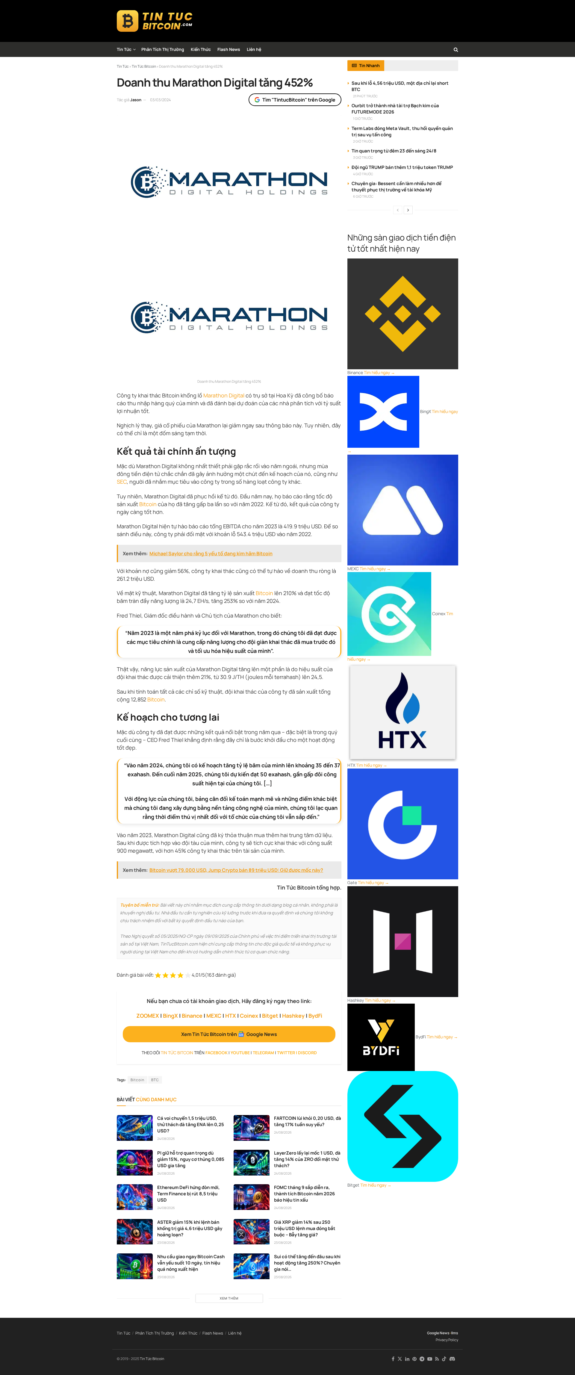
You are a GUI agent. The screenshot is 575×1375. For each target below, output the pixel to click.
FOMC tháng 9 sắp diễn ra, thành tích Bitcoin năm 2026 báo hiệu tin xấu (304, 1193)
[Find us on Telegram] (422, 1359)
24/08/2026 (166, 1138)
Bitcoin (148, 504)
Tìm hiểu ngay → (379, 372)
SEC (122, 481)
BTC (155, 1079)
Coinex (249, 1015)
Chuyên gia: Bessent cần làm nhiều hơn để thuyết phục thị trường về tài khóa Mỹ (396, 186)
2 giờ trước (363, 141)
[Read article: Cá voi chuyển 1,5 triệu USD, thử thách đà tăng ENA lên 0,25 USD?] (135, 1128)
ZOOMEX (147, 1015)
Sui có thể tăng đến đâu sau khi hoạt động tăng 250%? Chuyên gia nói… (307, 1262)
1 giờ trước (363, 118)
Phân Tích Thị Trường (162, 49)
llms (454, 1332)
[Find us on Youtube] (429, 1359)
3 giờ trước (363, 157)
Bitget (270, 1015)
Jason (135, 99)
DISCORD (307, 1052)
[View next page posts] (408, 210)
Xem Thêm (229, 1298)
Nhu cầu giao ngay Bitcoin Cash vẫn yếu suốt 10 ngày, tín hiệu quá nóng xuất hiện (191, 1262)
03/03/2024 (160, 99)
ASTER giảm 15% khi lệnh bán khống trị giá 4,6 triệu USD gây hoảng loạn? (189, 1228)
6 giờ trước (363, 196)
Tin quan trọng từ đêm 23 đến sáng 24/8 (394, 151)
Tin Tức (124, 49)
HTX (230, 1015)
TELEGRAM (263, 1052)
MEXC (213, 1015)
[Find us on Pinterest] (414, 1359)
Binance (192, 1015)
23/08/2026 (166, 1242)
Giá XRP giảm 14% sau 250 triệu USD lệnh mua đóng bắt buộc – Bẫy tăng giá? (304, 1228)
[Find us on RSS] (437, 1359)
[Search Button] (456, 49)
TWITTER (286, 1052)
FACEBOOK (216, 1052)
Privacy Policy (447, 1339)
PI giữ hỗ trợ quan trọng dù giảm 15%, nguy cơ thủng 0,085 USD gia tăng (190, 1159)
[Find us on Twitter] (399, 1359)
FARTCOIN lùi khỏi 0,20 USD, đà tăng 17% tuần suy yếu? (307, 1121)
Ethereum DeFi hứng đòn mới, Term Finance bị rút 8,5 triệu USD (188, 1193)
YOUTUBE (240, 1052)
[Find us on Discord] (452, 1359)
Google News (438, 1332)
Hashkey (293, 1015)
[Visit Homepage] (155, 21)
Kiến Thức (201, 49)
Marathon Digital (223, 395)
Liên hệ (254, 49)
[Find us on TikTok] (444, 1359)
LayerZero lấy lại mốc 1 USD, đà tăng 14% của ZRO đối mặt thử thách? (307, 1159)
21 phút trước (365, 96)
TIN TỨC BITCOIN (177, 1052)
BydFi (315, 1015)
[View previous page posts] (397, 210)
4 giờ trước (363, 174)
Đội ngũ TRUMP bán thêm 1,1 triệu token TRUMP (402, 167)
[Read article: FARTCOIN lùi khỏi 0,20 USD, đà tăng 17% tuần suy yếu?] (252, 1128)
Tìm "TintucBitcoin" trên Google (298, 99)
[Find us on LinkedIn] (407, 1359)
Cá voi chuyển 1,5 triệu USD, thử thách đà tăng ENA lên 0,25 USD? (190, 1124)
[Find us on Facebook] (393, 1359)
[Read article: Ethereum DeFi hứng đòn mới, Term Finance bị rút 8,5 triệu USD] (135, 1197)
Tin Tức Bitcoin (152, 1358)
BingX (170, 1015)
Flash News (228, 49)
